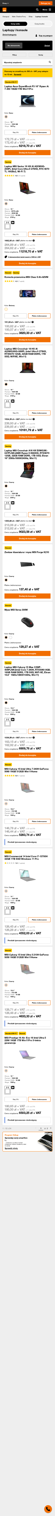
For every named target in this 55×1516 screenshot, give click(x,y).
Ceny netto (15, 24)
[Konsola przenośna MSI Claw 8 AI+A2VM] (27, 293)
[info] (12, 222)
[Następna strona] (50, 1128)
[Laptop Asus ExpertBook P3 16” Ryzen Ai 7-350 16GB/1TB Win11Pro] (27, 101)
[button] (6, 16)
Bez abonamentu (14, 45)
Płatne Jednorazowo (39, 132)
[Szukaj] (37, 9)
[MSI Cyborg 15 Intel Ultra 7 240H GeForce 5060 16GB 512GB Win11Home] (27, 788)
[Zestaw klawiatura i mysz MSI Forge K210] (27, 564)
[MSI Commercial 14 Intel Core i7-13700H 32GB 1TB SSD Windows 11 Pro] (27, 875)
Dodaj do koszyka (27, 152)
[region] (27, 16)
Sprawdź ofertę (11, 1148)
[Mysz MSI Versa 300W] (27, 621)
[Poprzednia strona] (35, 1128)
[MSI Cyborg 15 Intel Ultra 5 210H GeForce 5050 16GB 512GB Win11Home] (27, 969)
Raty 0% (16, 132)
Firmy (5, 3)
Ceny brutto (40, 24)
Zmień (47, 46)
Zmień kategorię (9, 35)
